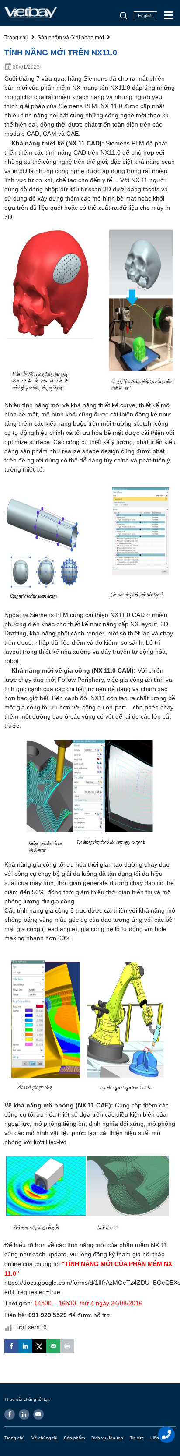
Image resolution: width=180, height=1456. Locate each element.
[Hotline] (167, 1434)
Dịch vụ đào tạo (107, 1437)
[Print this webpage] (67, 1346)
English (145, 15)
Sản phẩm (74, 1437)
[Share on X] (39, 1346)
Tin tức (137, 1437)
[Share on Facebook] (11, 1346)
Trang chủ (14, 1437)
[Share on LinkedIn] (25, 1346)
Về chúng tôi (44, 1437)
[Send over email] (53, 1346)
